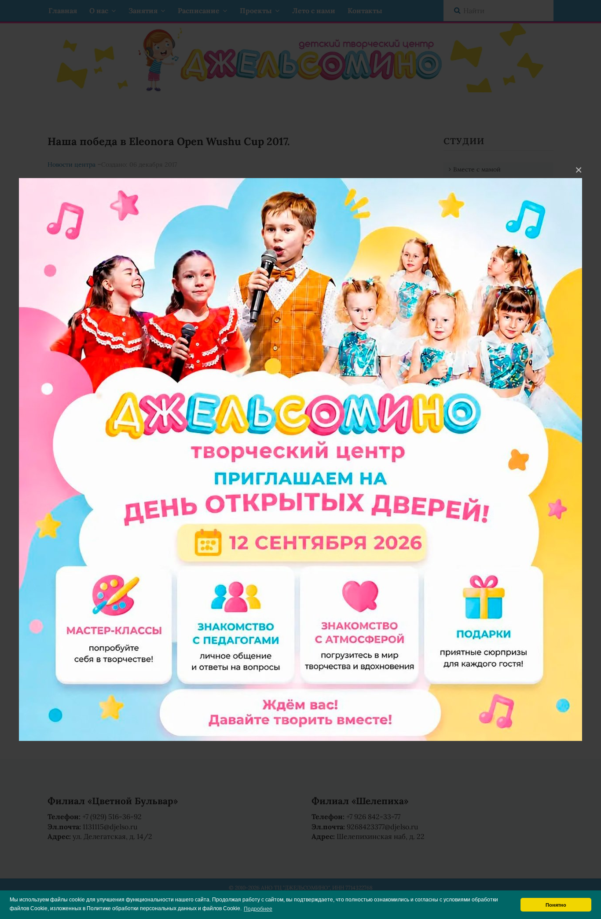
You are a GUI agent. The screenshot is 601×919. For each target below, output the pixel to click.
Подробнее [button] (258, 909)
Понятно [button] (556, 905)
